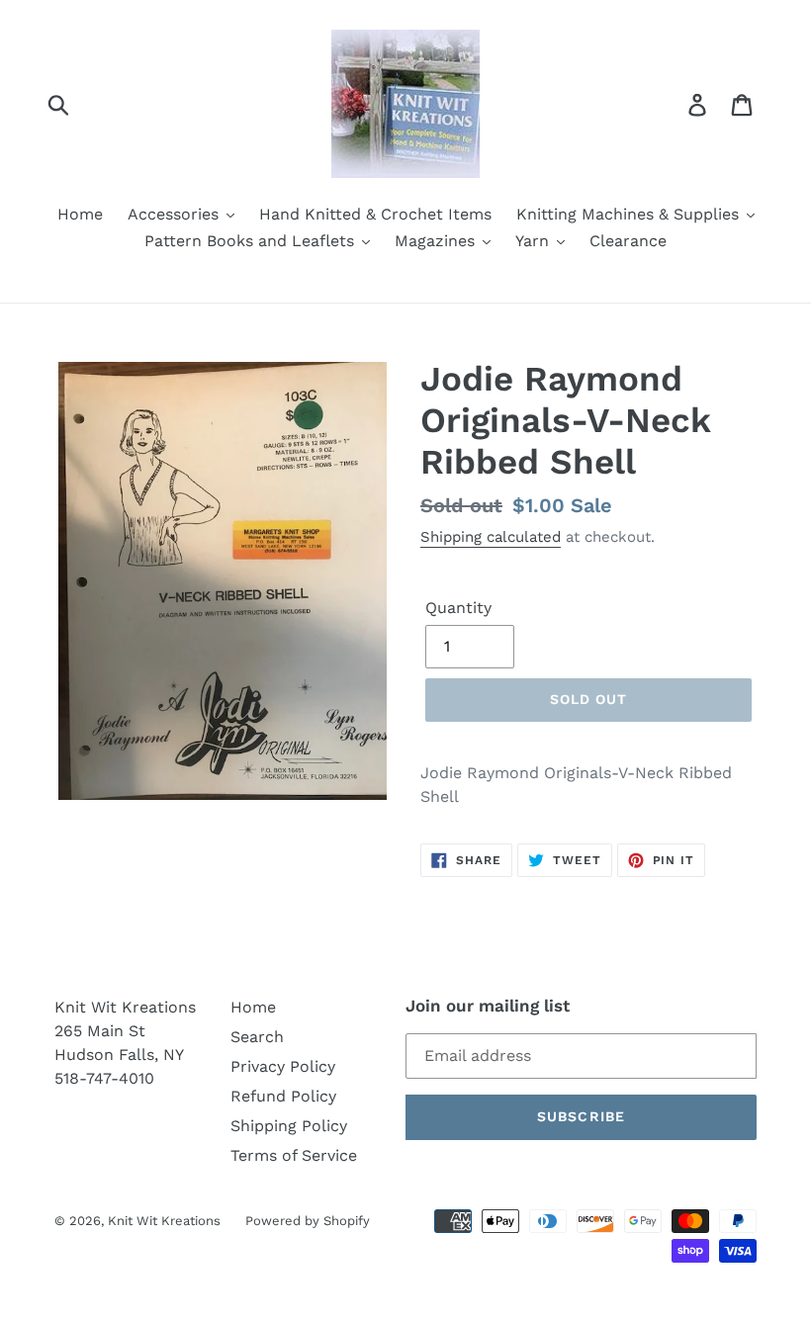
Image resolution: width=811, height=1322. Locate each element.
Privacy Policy (282, 1066)
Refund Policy (283, 1096)
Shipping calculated (490, 537)
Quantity (458, 607)
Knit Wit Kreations (164, 1220)
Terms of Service (293, 1155)
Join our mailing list (488, 1005)
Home (253, 1007)
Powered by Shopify (307, 1220)
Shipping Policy (288, 1125)
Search (257, 1036)
